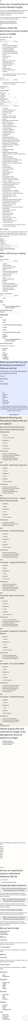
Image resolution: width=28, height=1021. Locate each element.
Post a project (9, 310)
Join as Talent (3, 310)
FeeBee (4, 988)
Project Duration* (4, 99)
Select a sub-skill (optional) (6, 293)
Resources (5, 336)
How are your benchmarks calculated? (11, 910)
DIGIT (4, 986)
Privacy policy (6, 1016)
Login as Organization (10, 307)
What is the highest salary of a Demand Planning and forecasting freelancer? (14, 900)
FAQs (4, 1008)
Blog (4, 996)
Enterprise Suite (6, 982)
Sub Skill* (2, 78)
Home (4, 974)
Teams (4, 985)
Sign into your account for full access (8, 21)
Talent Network (6, 976)
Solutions (5, 334)
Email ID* (2, 247)
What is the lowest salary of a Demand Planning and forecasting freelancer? (14, 918)
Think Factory (6, 994)
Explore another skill (14, 414)
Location (2, 102)
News (4, 997)
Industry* (2, 103)
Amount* (2, 245)
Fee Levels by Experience (8, 742)
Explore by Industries (7, 744)
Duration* (2, 238)
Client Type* (2, 96)
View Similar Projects (4, 725)
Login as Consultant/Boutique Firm (13, 306)
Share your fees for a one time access (8, 23)
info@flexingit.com (7, 1009)
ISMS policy (5, 1017)
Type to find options (4, 383)
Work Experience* (4, 86)
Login (4, 304)
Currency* (2, 241)
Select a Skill (4, 314)
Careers (4, 1006)
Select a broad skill (4, 259)
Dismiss (4, 349)
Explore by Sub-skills (7, 741)
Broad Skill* (2, 39)
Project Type (3, 92)
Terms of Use (6, 1014)
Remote (4, 983)
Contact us (5, 1004)
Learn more (5, 348)
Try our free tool (5, 882)
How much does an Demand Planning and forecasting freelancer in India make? (14, 889)
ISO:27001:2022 (6, 1019)
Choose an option (4, 378)
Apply (1, 462)
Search (1, 300)
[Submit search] (2, 312)
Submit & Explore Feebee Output (7, 248)
